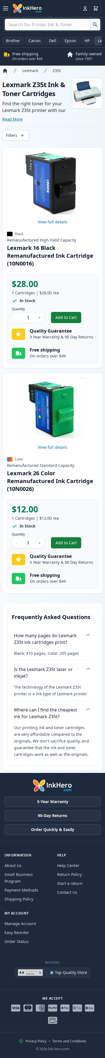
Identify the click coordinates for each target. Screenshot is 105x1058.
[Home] (5, 70)
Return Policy (69, 874)
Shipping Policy (18, 899)
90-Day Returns (52, 815)
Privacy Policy (35, 1041)
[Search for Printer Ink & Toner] (95, 24)
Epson (70, 40)
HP (87, 40)
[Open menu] (5, 8)
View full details (52, 222)
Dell (52, 40)
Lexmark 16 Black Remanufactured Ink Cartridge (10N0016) (50, 255)
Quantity (18, 309)
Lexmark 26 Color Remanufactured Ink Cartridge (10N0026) (50, 481)
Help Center (68, 865)
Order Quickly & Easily (52, 829)
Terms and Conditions (69, 1041)
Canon (35, 40)
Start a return (70, 883)
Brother (13, 40)
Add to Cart (68, 319)
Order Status (16, 941)
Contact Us (67, 892)
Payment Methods (21, 890)
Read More (12, 119)
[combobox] (52, 24)
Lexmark (30, 70)
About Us (13, 865)
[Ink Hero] (27, 8)
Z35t (57, 70)
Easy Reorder (16, 932)
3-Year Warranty (52, 801)
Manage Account (20, 923)
